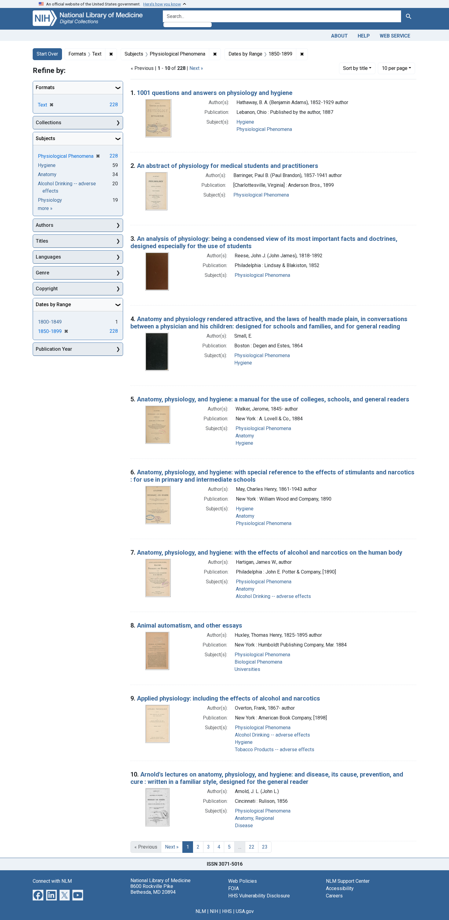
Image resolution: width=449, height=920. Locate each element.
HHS (227, 911)
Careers (334, 896)
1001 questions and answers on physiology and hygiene (214, 92)
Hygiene (245, 122)
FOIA (233, 888)
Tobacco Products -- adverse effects (274, 749)
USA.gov (245, 911)
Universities (247, 669)
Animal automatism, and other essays (189, 625)
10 (394, 68)
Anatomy (244, 436)
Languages (48, 257)
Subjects (45, 138)
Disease (244, 825)
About (339, 36)
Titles (42, 241)
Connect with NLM (52, 881)
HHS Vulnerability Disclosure (259, 896)
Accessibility (340, 888)
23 (265, 847)
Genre (42, 273)
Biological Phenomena (258, 662)
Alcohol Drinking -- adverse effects (273, 596)
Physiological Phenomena (264, 129)
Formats (45, 87)
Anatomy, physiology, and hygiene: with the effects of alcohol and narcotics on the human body (269, 552)
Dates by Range (53, 304)
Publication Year (54, 349)
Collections (48, 122)
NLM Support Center (348, 881)
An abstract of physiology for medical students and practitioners (227, 165)
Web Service (395, 36)
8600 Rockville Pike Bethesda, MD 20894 (153, 889)
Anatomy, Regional (254, 818)
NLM (200, 911)
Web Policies (242, 881)
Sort (355, 68)
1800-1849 (50, 322)
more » (45, 208)
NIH (214, 911)
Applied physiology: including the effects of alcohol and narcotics (228, 698)
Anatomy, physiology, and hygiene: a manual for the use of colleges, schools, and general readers (273, 399)
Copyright (47, 289)
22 (251, 847)
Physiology (50, 200)
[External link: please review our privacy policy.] (38, 894)
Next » (196, 68)
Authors (44, 225)
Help (364, 36)
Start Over (47, 54)
